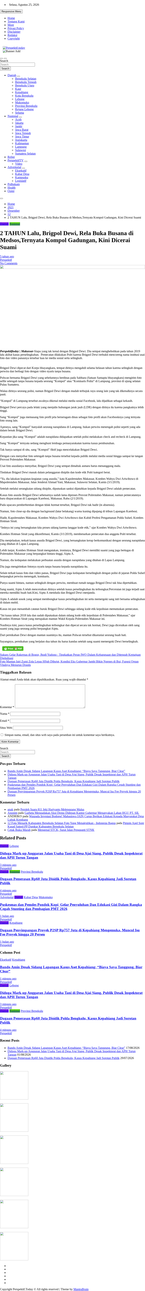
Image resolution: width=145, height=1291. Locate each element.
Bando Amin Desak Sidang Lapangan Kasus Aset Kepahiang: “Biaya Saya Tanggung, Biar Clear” (66, 771)
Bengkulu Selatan (25, 78)
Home (11, 18)
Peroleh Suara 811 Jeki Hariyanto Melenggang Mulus (52, 809)
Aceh (18, 119)
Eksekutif (20, 170)
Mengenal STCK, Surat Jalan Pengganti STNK (66, 829)
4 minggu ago (8, 890)
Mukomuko (22, 102)
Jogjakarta (21, 140)
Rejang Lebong (24, 109)
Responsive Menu (11, 11)
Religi (11, 157)
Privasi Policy (16, 28)
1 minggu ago (8, 978)
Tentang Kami (16, 21)
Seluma (19, 112)
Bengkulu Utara (24, 85)
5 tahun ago (7, 256)
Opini (11, 191)
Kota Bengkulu (24, 95)
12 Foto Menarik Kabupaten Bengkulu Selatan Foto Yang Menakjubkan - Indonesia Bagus (62, 823)
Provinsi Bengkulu (26, 105)
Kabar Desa (22, 174)
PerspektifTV (16, 160)
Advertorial (14, 167)
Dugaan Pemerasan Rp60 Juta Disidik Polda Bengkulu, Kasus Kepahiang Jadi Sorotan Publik (64, 781)
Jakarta (19, 122)
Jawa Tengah (23, 133)
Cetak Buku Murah (19, 829)
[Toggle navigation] (1, 58)
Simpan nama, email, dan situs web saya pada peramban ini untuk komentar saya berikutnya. (60, 734)
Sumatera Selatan (25, 153)
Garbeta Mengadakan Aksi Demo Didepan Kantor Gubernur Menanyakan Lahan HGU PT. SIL (82, 812)
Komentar (7, 707)
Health (11, 187)
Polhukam (14, 184)
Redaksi (12, 35)
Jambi (18, 126)
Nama (4, 713)
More (11, 24)
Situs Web (6, 727)
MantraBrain (81, 1289)
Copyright (14, 38)
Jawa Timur (22, 136)
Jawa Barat (21, 129)
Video (18, 163)
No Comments (8, 263)
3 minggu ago (8, 864)
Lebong (19, 99)
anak (10, 809)
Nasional (13, 116)
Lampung (21, 146)
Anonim (12, 812)
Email (4, 720)
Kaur (18, 88)
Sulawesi (20, 150)
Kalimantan (22, 143)
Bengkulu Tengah (25, 82)
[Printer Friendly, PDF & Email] (12, 648)
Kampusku (21, 177)
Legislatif (20, 180)
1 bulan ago (7, 916)
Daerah (12, 75)
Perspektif (6, 259)
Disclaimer (14, 31)
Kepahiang (21, 92)
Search (4, 60)
